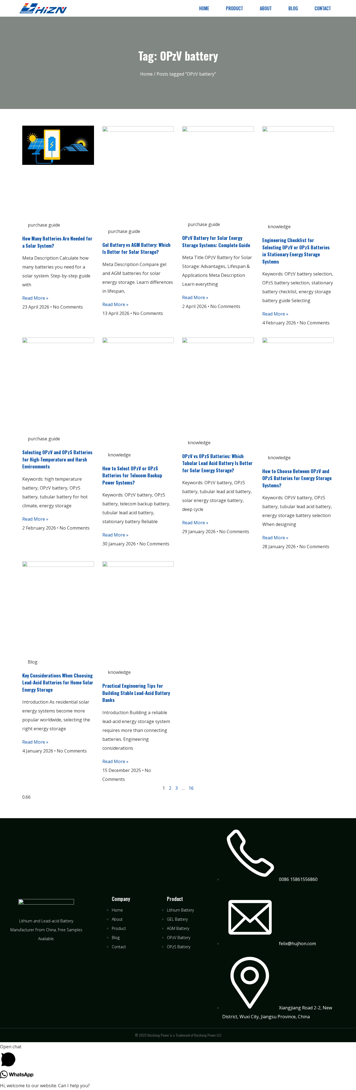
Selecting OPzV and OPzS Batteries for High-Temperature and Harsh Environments (57, 459)
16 (191, 788)
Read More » (35, 298)
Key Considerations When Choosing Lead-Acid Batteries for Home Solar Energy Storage (57, 682)
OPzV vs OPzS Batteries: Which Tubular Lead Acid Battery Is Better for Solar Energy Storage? (217, 463)
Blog (293, 8)
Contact (323, 8)
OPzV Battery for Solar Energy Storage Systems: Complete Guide (216, 241)
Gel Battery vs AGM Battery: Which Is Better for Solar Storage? (136, 248)
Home (204, 8)
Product (234, 8)
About (266, 8)
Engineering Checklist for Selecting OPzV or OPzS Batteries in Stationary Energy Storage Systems (296, 251)
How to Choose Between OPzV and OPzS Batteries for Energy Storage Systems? (297, 478)
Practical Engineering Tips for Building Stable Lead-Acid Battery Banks (136, 692)
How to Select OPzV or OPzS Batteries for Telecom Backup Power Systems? (132, 475)
